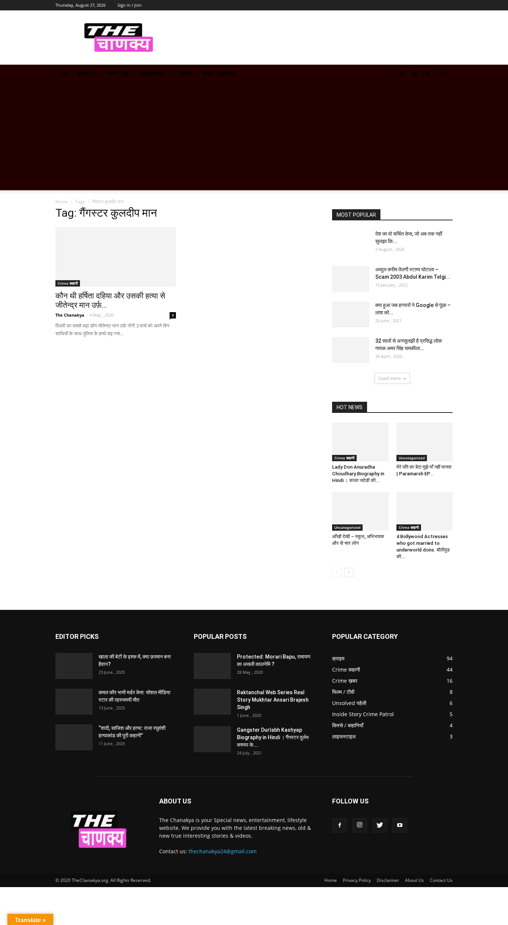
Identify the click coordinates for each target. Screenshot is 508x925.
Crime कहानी (68, 283)
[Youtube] (427, 74)
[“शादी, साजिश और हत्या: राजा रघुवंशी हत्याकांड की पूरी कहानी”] (74, 737)
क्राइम (83, 73)
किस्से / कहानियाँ (218, 73)
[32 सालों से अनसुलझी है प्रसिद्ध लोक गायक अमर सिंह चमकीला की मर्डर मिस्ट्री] (350, 350)
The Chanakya (69, 315)
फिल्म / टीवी (117, 73)
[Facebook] (389, 74)
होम (64, 73)
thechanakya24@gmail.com (223, 851)
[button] (444, 74)
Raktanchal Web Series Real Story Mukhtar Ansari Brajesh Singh (273, 699)
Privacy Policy (357, 880)
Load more (390, 378)
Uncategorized (412, 457)
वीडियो (186, 73)
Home (61, 201)
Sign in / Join (130, 5)
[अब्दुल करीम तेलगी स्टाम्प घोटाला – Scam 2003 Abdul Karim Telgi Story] (350, 279)
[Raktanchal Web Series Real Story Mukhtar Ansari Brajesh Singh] (212, 702)
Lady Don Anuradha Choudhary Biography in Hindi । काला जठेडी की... (358, 473)
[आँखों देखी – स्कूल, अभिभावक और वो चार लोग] (360, 511)
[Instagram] (402, 74)
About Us (414, 880)
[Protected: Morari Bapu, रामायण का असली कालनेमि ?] (212, 666)
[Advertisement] (254, 138)
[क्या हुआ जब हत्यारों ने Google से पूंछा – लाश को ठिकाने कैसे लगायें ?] (350, 314)
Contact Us (441, 880)
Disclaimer (388, 880)
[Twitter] (414, 74)
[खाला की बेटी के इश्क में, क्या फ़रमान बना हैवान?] (74, 666)
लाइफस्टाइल (151, 73)
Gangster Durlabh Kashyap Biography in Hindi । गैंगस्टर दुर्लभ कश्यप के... (273, 737)
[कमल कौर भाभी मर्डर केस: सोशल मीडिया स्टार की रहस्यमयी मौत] (74, 702)
